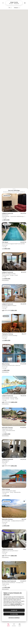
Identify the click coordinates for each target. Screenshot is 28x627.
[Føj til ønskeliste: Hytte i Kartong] (24, 471)
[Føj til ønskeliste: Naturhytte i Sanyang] (24, 409)
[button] (5, 220)
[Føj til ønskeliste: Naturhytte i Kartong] (24, 501)
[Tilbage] (3, 2)
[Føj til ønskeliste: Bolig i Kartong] (24, 346)
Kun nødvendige (14, 614)
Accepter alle (14, 610)
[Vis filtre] (24, 2)
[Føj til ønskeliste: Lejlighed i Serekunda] (24, 195)
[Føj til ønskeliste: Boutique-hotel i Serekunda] (24, 563)
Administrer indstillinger (14, 617)
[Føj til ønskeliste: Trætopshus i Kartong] (24, 316)
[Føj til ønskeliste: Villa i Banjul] (24, 224)
